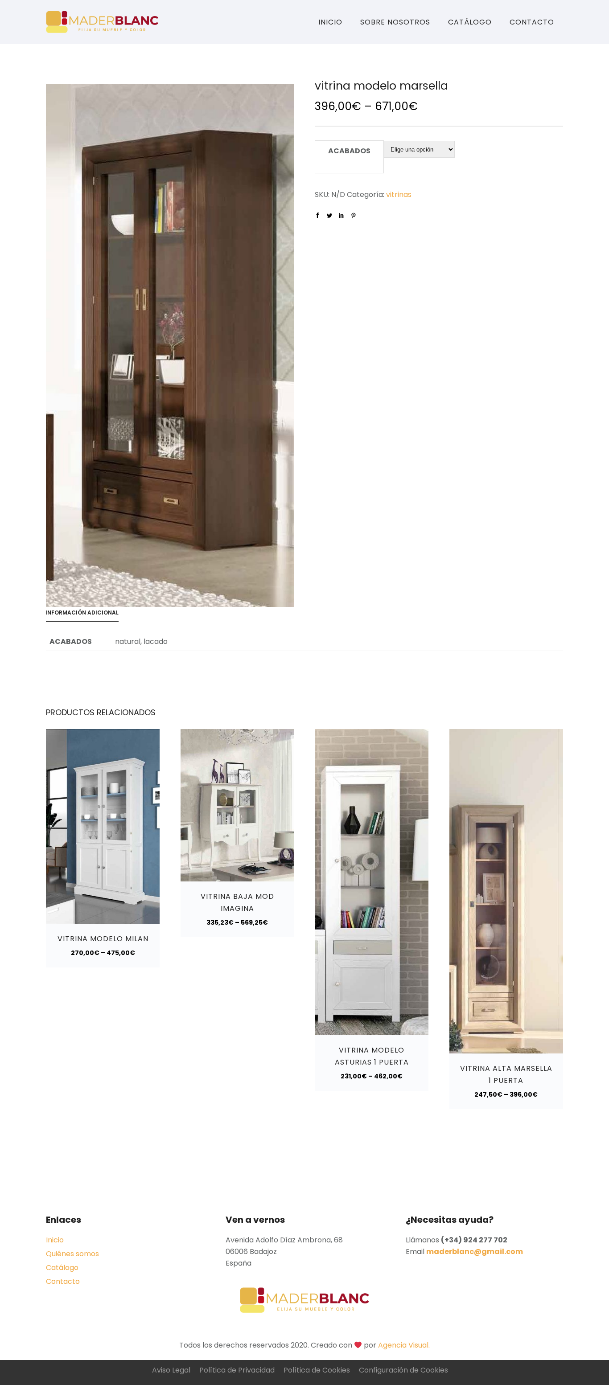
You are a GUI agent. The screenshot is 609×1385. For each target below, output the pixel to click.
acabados (349, 151)
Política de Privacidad (237, 1370)
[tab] (86, 614)
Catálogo (470, 22)
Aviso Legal (171, 1370)
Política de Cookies (317, 1370)
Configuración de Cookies (403, 1370)
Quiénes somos (72, 1254)
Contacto (532, 22)
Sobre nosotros (395, 22)
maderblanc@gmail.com (474, 1251)
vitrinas (398, 194)
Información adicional (82, 612)
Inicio (330, 22)
